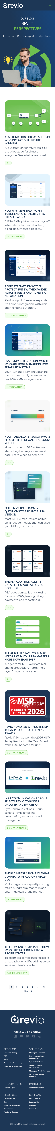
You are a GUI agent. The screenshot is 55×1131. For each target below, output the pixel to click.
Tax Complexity (17, 973)
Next (26, 991)
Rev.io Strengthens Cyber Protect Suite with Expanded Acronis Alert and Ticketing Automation (26, 291)
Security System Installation (36, 1067)
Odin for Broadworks (13, 1066)
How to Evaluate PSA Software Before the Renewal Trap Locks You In (27, 440)
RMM (6, 1059)
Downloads (8, 1109)
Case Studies (9, 1099)
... (38, 987)
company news (16, 315)
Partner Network (36, 1088)
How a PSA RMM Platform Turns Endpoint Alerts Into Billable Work (25, 213)
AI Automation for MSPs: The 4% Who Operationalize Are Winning (27, 140)
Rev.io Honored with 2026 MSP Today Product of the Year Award (26, 730)
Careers (32, 1105)
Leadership (34, 1102)
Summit (32, 1109)
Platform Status (11, 1112)
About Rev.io (34, 1099)
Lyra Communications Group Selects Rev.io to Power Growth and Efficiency (26, 801)
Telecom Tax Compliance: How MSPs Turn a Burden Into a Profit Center (27, 950)
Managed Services (37, 1053)
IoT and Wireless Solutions (36, 1076)
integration (15, 236)
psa (9, 462)
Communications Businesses (36, 1057)
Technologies (9, 1088)
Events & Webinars (12, 1105)
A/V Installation (36, 1062)
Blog (5, 1102)
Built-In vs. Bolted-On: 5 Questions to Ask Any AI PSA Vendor (25, 511)
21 (44, 987)
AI (8, 163)
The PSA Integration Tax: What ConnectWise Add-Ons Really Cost (27, 876)
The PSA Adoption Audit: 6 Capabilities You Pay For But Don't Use (25, 585)
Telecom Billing (10, 1053)
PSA (5, 1056)
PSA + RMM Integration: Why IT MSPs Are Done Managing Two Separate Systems (27, 364)
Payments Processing (13, 1063)
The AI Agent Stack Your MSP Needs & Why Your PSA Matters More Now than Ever (27, 656)
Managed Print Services (39, 1071)
